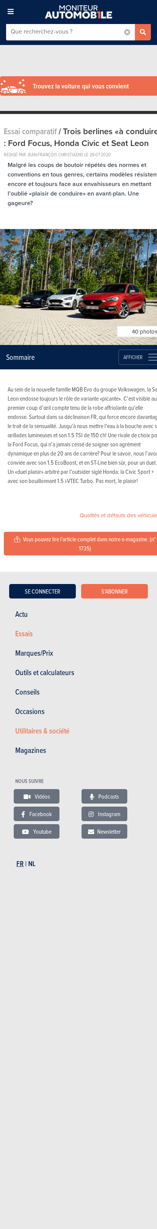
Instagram (108, 814)
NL (31, 863)
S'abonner (114, 591)
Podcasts (108, 796)
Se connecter (42, 591)
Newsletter (109, 831)
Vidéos (42, 796)
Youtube (41, 831)
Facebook (40, 814)
